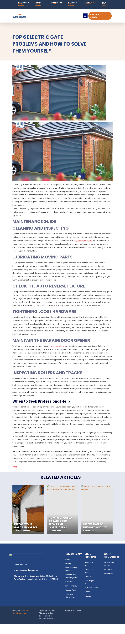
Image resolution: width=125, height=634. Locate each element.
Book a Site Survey (95, 15)
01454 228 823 (20, 564)
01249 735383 (56, 4)
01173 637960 (90, 3)
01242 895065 (21, 4)
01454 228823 (104, 6)
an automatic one (58, 346)
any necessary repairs (83, 240)
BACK (14, 467)
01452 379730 (71, 4)
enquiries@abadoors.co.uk (26, 570)
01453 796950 (38, 4)
